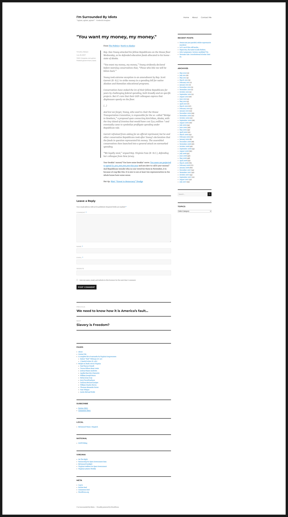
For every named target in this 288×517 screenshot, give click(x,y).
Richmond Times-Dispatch (88, 427)
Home (186, 17)
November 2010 (185, 90)
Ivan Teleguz (84, 390)
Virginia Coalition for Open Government (92, 466)
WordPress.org (83, 492)
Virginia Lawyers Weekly (87, 469)
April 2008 (183, 161)
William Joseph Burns (88, 375)
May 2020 (183, 73)
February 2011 (184, 82)
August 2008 (184, 151)
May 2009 (183, 130)
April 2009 (183, 132)
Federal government (84, 60)
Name (79, 246)
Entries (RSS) (83, 408)
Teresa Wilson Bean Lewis (89, 368)
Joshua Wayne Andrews (88, 371)
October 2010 (184, 92)
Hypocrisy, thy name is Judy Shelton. (193, 50)
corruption (92, 58)
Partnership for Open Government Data (92, 462)
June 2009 (183, 127)
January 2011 (184, 85)
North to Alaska (128, 46)
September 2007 (185, 177)
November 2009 (185, 116)
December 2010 (185, 87)
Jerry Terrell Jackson (87, 380)
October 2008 (184, 146)
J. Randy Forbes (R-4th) (88, 361)
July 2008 (183, 153)
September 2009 (185, 120)
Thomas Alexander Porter (89, 387)
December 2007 (185, 170)
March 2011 (184, 80)
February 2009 (185, 137)
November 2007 (185, 172)
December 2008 (185, 142)
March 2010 (184, 106)
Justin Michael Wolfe (87, 392)
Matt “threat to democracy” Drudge (127, 181)
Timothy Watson (82, 52)
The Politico (114, 46)
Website (80, 268)
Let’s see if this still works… (189, 47)
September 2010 (185, 94)
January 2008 (184, 168)
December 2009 (185, 113)
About (195, 17)
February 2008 (185, 165)
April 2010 (183, 104)
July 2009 (183, 125)
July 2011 (183, 75)
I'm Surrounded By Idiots (96, 17)
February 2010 (185, 109)
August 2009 (184, 123)
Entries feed (82, 487)
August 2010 (184, 97)
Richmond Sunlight (85, 464)
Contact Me (206, 17)
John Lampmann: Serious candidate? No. (194, 52)
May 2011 (183, 78)
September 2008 (185, 149)
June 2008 (183, 156)
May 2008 (183, 158)
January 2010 (184, 111)
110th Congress (81, 58)
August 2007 (184, 180)
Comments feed (84, 490)
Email (79, 257)
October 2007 (184, 175)
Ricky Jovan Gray (86, 378)
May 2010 (183, 101)
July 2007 (183, 182)
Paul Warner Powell (87, 366)
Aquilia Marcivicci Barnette (89, 373)
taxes (94, 60)
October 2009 (184, 118)
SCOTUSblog (82, 443)
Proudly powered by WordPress (108, 507)
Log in (80, 485)
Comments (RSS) (84, 411)
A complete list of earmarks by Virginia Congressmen (97, 357)
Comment (81, 212)
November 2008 (185, 144)
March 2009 (184, 135)
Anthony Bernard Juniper (89, 383)
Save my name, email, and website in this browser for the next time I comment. (108, 280)
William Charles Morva (88, 385)
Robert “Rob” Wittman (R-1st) (91, 359)
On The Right (83, 459)
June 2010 (183, 99)
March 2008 (184, 163)
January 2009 (184, 139)
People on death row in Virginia (89, 364)
